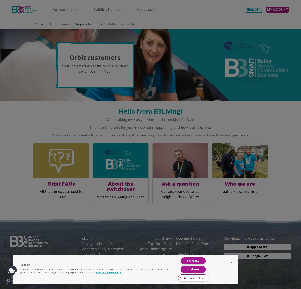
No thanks (193, 269)
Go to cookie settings (193, 277)
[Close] (231, 262)
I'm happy (193, 260)
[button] (12, 270)
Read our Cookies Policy (108, 272)
